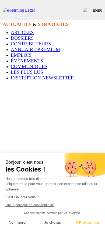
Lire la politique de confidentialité (29, 205)
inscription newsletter (42, 78)
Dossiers (22, 38)
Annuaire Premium (35, 49)
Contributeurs (31, 43)
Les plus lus (27, 72)
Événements (27, 60)
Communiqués (29, 66)
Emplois (21, 55)
